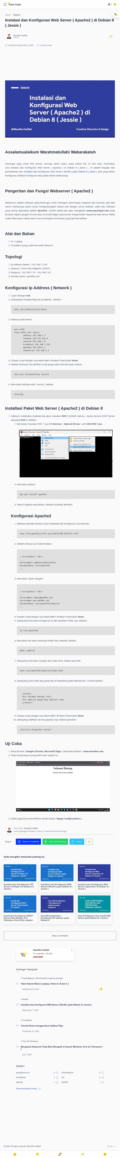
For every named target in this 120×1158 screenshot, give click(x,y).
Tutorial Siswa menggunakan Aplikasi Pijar (42, 1026)
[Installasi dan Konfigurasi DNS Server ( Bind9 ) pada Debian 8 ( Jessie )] (57, 872)
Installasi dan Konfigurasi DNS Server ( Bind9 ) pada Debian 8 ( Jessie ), (60, 171)
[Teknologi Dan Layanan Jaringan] (49, 978)
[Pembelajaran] (28, 978)
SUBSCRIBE (38, 957)
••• (72, 950)
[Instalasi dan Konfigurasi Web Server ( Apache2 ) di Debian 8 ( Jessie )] (94, 872)
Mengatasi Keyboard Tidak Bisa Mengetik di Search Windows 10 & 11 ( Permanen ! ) (62, 1048)
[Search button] (8, 3)
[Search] (114, 4)
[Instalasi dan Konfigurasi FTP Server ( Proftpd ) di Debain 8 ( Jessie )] (20, 872)
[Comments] (100, 989)
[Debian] (25, 999)
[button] (110, 4)
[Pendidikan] (27, 1020)
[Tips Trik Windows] (30, 1041)
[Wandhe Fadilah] (20, 35)
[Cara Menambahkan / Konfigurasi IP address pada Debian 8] (57, 904)
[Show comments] (105, 1154)
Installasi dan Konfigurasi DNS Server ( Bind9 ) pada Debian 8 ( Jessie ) (56, 1005)
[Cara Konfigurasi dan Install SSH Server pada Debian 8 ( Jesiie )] (94, 904)
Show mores (31, 1088)
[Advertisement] (60, 60)
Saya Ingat (15, 4)
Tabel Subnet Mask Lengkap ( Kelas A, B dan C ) (45, 984)
